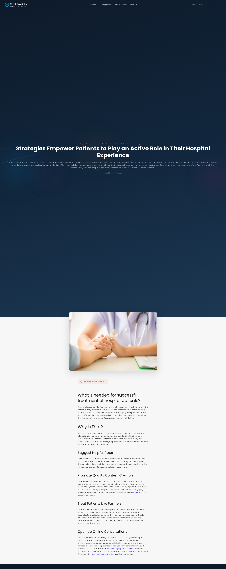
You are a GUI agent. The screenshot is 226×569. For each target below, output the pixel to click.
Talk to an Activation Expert (94, 381)
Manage (118, 173)
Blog (81, 144)
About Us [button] (133, 5)
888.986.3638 (197, 5)
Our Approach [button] (105, 5)
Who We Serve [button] (121, 5)
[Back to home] (16, 4)
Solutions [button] (92, 5)
